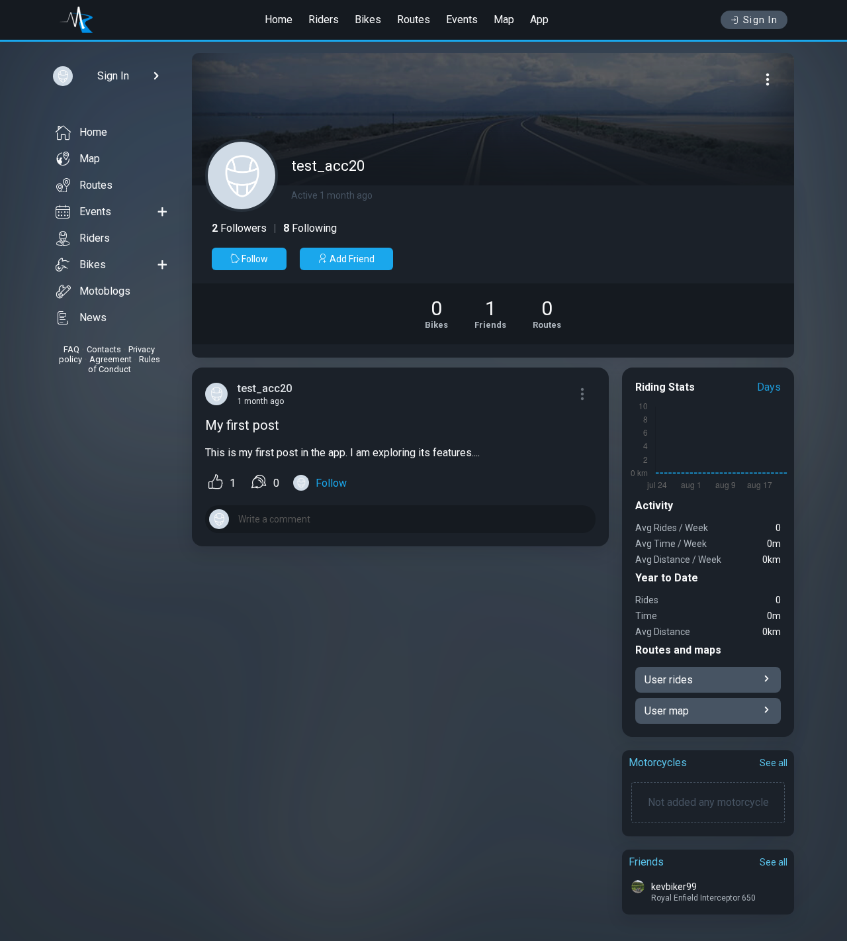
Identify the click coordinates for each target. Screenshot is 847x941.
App (539, 19)
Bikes (368, 19)
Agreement (110, 359)
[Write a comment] (400, 519)
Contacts (104, 349)
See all (773, 763)
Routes (413, 19)
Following (310, 228)
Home (278, 19)
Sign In (760, 20)
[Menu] (767, 79)
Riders (323, 19)
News (93, 317)
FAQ (71, 349)
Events (462, 19)
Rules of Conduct (124, 364)
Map (504, 19)
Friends (646, 862)
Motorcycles (658, 762)
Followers (239, 228)
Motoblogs (104, 291)
